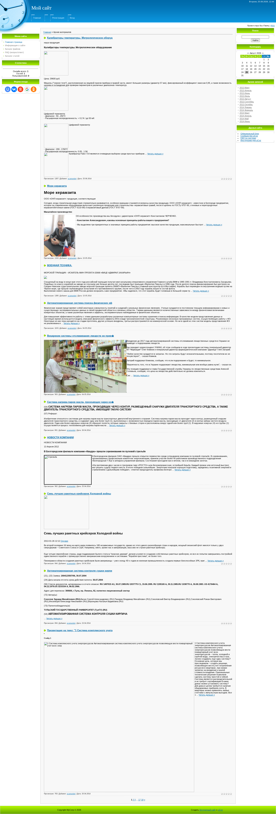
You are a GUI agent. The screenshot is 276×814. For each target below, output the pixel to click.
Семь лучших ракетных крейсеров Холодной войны (79, 493)
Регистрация (58, 18)
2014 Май (244, 118)
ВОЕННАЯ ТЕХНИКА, (59, 265)
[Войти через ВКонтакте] (14, 89)
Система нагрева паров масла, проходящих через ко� (80, 402)
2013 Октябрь (246, 104)
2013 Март (245, 88)
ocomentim (72, 179)
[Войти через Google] (27, 89)
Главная (37, 18)
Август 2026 (255, 53)
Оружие (64, 541)
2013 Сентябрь (247, 102)
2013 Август (245, 99)
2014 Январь (246, 107)
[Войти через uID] (8, 89)
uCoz (220, 810)
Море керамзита (57, 185)
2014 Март (245, 113)
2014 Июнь (245, 121)
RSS (273, 26)
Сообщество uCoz (249, 136)
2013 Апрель (246, 90)
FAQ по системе (248, 138)
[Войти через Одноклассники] (33, 89)
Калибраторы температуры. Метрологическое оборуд (79, 37)
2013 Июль (245, 96)
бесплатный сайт (207, 810)
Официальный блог (250, 133)
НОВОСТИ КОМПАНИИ (60, 437)
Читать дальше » (155, 154)
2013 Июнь (245, 93)
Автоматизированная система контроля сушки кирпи (79, 570)
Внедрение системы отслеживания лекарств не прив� (80, 335)
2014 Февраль (246, 110)
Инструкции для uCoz (251, 140)
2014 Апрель (246, 116)
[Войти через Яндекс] (20, 89)
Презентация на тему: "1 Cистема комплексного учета (79, 630)
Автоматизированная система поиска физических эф (79, 303)
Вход (72, 18)
